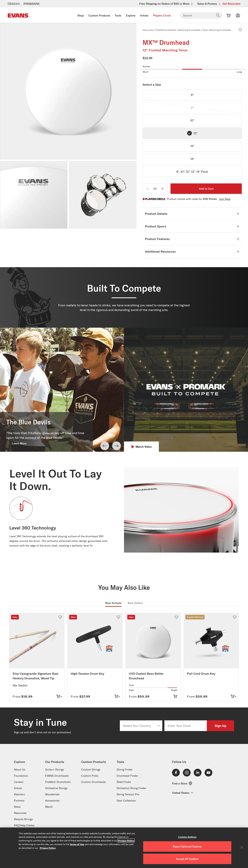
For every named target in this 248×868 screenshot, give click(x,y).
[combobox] (140, 725)
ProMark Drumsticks (58, 782)
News (17, 806)
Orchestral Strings (56, 788)
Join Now (224, 199)
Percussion (148, 30)
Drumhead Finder (127, 775)
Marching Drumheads (189, 30)
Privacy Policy (126, 840)
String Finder (125, 769)
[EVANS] (18, 15)
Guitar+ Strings (54, 769)
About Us (19, 769)
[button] (240, 30)
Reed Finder (124, 782)
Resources (20, 813)
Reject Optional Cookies (187, 846)
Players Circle (162, 15)
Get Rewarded (231, 3)
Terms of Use (77, 844)
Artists (144, 15)
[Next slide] (116, 445)
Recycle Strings (23, 819)
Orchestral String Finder (131, 788)
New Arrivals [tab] (113, 603)
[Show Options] (159, 725)
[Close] (242, 847)
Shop (80, 15)
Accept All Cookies (187, 858)
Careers (18, 782)
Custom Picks (89, 775)
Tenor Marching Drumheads (217, 30)
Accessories (52, 800)
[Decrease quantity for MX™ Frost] (147, 188)
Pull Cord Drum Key (201, 673)
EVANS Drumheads (166, 30)
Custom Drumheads (93, 782)
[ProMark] (32, 3)
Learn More (19, 443)
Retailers (19, 794)
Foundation (21, 775)
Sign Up (220, 725)
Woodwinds (52, 794)
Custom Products (99, 15)
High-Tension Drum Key (87, 673)
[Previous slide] (104, 445)
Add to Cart (206, 188)
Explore (130, 15)
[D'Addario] (14, 3)
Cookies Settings (187, 836)
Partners (19, 800)
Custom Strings (90, 769)
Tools (118, 15)
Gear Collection (126, 800)
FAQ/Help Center (24, 825)
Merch (49, 806)
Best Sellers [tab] (135, 603)
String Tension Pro (128, 794)
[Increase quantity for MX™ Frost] (162, 188)
